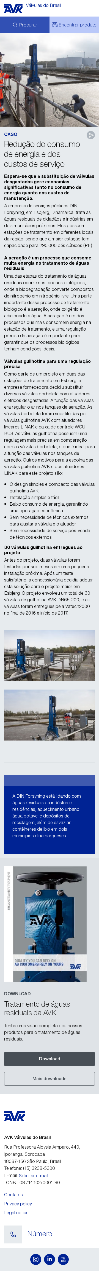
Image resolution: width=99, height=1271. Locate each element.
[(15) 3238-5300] (13, 1235)
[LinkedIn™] (49, 1259)
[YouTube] (63, 1259)
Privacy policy (18, 1203)
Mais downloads (49, 1078)
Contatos (13, 1194)
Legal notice (16, 1212)
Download (49, 1058)
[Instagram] (35, 1259)
